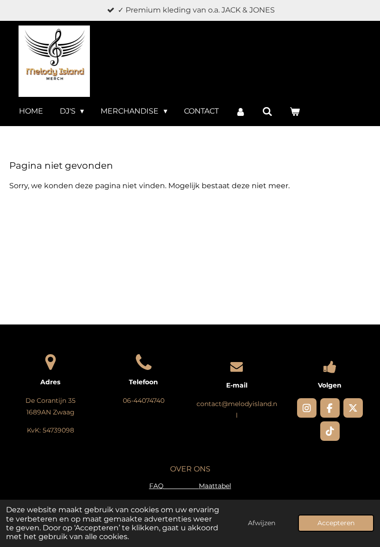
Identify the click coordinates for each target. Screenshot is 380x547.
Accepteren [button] (336, 523)
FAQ (174, 486)
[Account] (240, 111)
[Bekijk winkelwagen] (295, 111)
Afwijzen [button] (261, 523)
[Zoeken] (267, 111)
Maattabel (215, 486)
